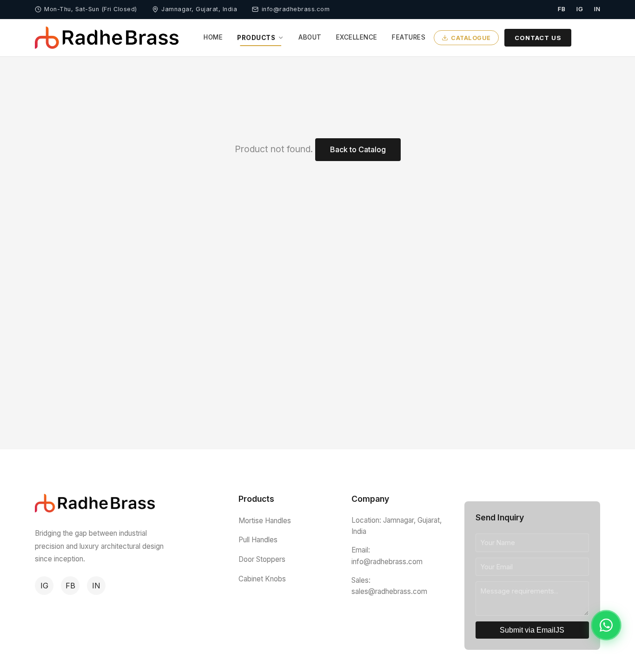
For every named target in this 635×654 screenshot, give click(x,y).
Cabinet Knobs (262, 578)
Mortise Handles (264, 520)
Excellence (356, 37)
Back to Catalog (358, 149)
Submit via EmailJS (532, 630)
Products (256, 37)
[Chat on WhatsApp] (606, 625)
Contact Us (538, 37)
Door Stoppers (261, 559)
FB (70, 585)
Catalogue (471, 37)
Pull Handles (258, 539)
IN (96, 585)
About (310, 37)
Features (408, 37)
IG (44, 585)
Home (213, 37)
